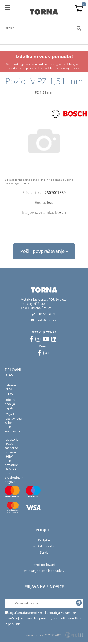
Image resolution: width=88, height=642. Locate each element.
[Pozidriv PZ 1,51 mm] (44, 141)
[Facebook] (32, 340)
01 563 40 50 (47, 314)
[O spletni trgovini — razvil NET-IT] (74, 635)
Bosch (60, 212)
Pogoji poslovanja (44, 564)
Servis (44, 552)
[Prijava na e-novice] (78, 603)
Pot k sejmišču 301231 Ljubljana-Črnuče (36, 306)
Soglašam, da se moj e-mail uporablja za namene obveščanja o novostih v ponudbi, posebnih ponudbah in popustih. (43, 618)
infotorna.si (47, 320)
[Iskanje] (79, 28)
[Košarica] (79, 8)
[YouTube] (47, 340)
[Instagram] (39, 340)
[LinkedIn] (55, 340)
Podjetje (44, 540)
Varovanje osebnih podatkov (44, 571)
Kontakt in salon (44, 546)
